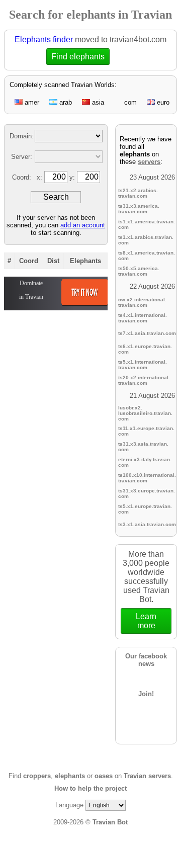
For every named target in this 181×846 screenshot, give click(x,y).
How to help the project (90, 788)
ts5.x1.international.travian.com (142, 364)
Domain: (22, 136)
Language (69, 805)
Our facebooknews (146, 659)
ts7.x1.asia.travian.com (147, 333)
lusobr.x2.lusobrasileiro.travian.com (145, 413)
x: (40, 177)
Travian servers (147, 776)
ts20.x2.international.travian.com (144, 380)
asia (97, 102)
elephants (70, 776)
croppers (37, 776)
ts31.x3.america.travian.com (138, 208)
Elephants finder (44, 39)
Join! (146, 694)
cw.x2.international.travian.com (142, 302)
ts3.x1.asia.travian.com (147, 524)
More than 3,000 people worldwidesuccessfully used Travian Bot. (146, 590)
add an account (82, 225)
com (129, 102)
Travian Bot (110, 822)
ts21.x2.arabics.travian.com (138, 193)
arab (64, 102)
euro (162, 102)
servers (149, 161)
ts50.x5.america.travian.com (138, 271)
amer (31, 102)
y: (73, 177)
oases (104, 776)
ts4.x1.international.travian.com (142, 317)
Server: (21, 156)
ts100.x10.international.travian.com (147, 477)
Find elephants (80, 56)
